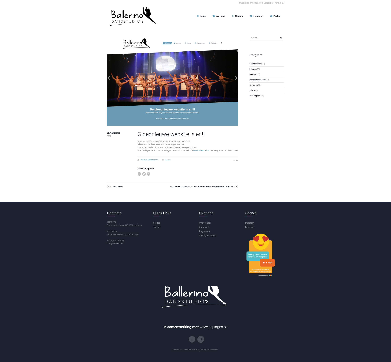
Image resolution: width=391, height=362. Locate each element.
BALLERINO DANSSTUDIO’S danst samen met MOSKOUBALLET (201, 186)
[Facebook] (192, 339)
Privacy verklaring (207, 235)
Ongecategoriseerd (258, 80)
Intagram (249, 223)
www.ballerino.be (200, 150)
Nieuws (167, 160)
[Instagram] (200, 339)
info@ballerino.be (115, 243)
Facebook (250, 227)
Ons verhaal (205, 223)
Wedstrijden (254, 96)
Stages (252, 90)
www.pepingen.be (214, 327)
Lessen (252, 69)
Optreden (253, 85)
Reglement (204, 231)
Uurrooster (204, 227)
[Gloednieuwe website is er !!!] (172, 81)
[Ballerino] (132, 16)
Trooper (157, 227)
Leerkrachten (255, 64)
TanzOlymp (117, 186)
